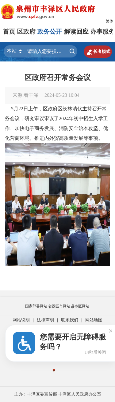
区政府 (26, 31)
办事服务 (102, 31)
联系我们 (69, 320)
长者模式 (97, 52)
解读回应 (76, 31)
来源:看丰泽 (25, 95)
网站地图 (93, 320)
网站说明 (21, 320)
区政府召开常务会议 (58, 77)
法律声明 (45, 320)
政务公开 (49, 31)
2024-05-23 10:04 (61, 95)
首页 (9, 31)
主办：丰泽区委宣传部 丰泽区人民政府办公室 (57, 394)
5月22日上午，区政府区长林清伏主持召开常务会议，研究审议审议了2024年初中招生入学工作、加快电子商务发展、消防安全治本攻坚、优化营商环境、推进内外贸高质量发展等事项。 (56, 123)
